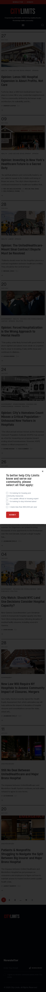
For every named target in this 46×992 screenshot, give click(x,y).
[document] (23, 496)
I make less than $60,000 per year (23, 507)
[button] (43, 471)
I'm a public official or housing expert (24, 498)
